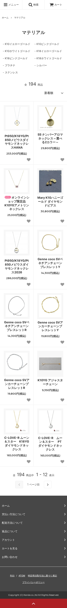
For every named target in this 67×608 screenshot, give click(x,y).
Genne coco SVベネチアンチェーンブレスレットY (50, 263)
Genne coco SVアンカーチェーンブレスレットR (16, 384)
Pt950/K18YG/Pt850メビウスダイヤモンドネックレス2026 (17, 266)
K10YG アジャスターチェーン (50, 382)
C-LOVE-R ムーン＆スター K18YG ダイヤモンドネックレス (16, 443)
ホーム (5, 17)
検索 (36, 4)
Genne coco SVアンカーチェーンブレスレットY (50, 326)
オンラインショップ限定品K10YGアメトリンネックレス (16, 203)
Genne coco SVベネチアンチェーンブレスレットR (16, 326)
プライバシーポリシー (33, 582)
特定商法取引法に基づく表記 (42, 575)
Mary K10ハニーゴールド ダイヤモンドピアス (50, 201)
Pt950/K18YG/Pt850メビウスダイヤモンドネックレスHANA (17, 141)
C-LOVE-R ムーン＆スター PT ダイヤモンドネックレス (50, 443)
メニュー (13, 4)
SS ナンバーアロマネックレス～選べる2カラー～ (50, 138)
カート (58, 4)
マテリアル (19, 17)
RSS (12, 575)
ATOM (22, 575)
